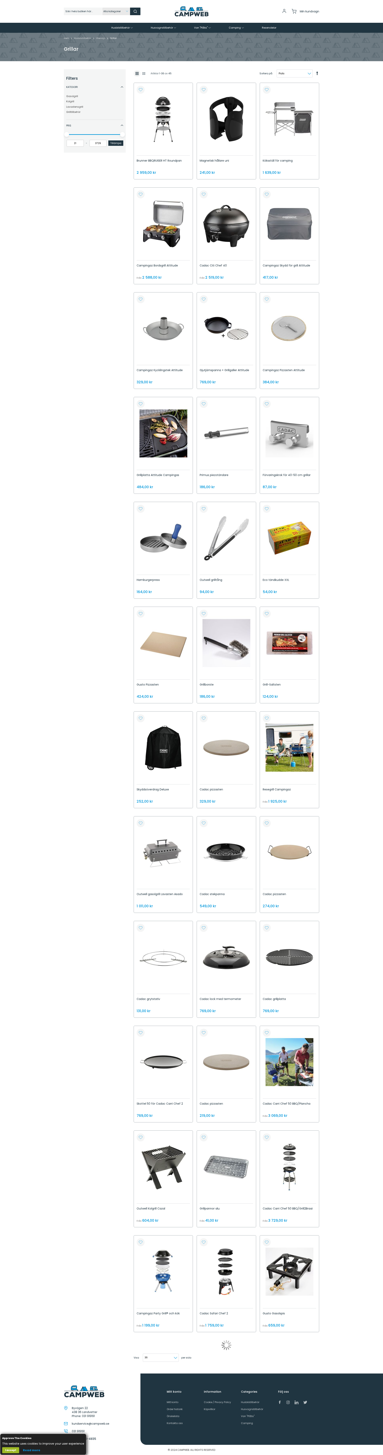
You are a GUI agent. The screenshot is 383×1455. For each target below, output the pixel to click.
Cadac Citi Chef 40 (213, 265)
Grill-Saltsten (272, 685)
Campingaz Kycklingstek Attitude (160, 370)
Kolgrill (70, 101)
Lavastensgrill (74, 106)
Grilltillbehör (73, 112)
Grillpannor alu (210, 1209)
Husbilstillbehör (83, 38)
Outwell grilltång (211, 580)
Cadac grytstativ (148, 999)
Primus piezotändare (214, 475)
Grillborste (207, 685)
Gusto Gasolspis (274, 1313)
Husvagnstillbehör (252, 1409)
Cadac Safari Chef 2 (214, 1313)
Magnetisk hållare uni (214, 161)
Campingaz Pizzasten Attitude (284, 370)
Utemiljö (101, 38)
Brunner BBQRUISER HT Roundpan (159, 161)
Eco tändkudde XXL (276, 580)
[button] (141, 90)
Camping (247, 1423)
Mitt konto (172, 1402)
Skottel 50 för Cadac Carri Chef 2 (160, 1104)
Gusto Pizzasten (148, 685)
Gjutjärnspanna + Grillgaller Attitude (224, 370)
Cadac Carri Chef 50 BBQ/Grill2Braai (288, 1209)
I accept (10, 1450)
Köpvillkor (209, 1409)
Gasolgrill (72, 96)
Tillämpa (115, 143)
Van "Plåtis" (248, 1416)
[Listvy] (143, 73)
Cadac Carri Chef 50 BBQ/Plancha (286, 1104)
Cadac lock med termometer (220, 999)
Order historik (175, 1409)
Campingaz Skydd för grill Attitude (286, 265)
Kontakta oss (175, 1423)
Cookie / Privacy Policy (217, 1402)
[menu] (191, 28)
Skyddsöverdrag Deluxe (153, 789)
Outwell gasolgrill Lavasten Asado (160, 894)
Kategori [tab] (72, 87)
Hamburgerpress (148, 580)
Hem (67, 38)
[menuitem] (122, 28)
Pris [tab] (68, 125)
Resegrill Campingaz (277, 789)
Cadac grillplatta (274, 999)
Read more (31, 1450)
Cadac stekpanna (212, 894)
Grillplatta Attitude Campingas (158, 475)
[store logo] (191, 11)
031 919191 (88, 1416)
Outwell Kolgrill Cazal (151, 1209)
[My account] (284, 12)
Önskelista (173, 1416)
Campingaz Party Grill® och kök (158, 1313)
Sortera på (266, 73)
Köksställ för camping (278, 161)
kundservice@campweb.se (90, 1424)
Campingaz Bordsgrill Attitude (157, 265)
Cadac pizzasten (211, 789)
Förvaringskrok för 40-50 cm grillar (287, 475)
